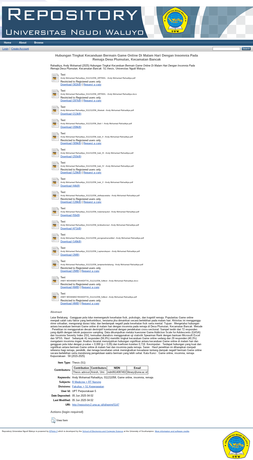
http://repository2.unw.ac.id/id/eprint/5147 (95, 404)
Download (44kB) (70, 185)
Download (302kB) (70, 84)
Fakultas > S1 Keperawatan (88, 386)
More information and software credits (172, 431)
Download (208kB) (70, 127)
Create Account (20, 48)
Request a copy (92, 84)
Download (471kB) (70, 228)
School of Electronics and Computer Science (102, 431)
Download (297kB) (70, 100)
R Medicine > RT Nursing (86, 381)
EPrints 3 (53, 431)
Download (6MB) (69, 287)
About (22, 42)
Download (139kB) (70, 202)
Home (7, 42)
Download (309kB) (70, 143)
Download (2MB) (69, 254)
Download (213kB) (70, 113)
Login (5, 48)
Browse (38, 42)
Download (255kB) (70, 156)
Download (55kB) (70, 215)
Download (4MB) (69, 303)
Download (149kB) (70, 241)
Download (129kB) (70, 172)
